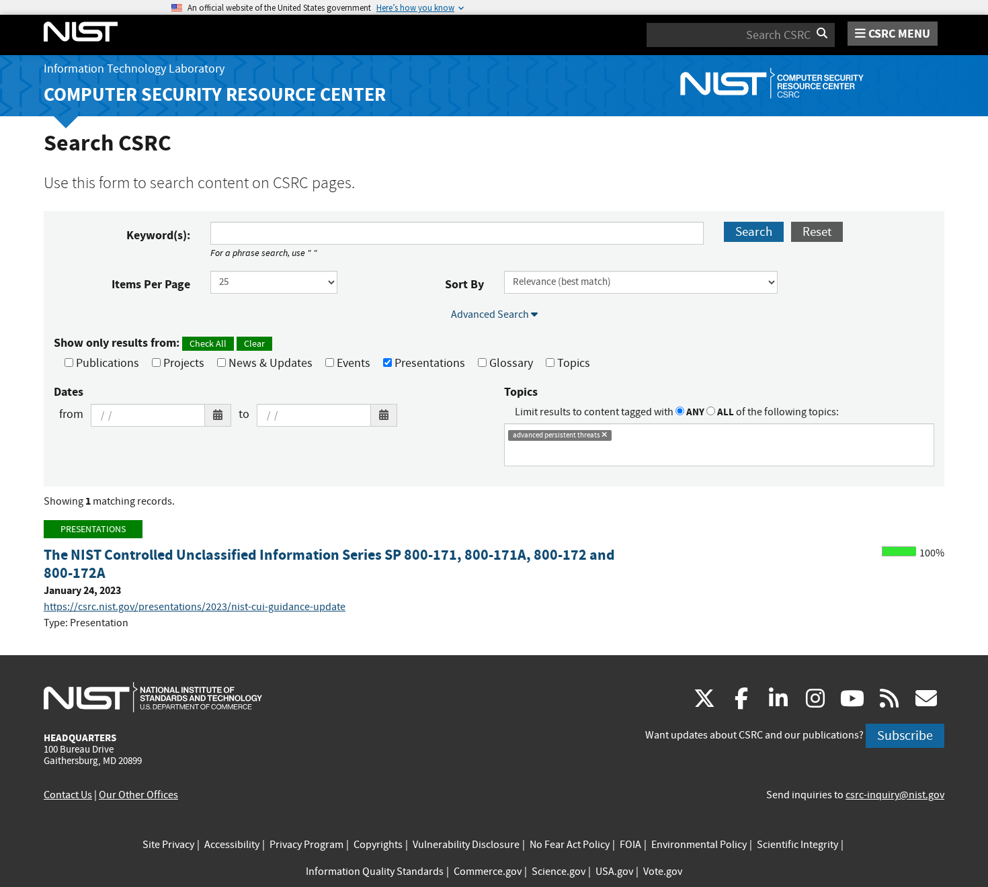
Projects (182, 363)
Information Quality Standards (375, 871)
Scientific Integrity (797, 844)
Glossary (510, 363)
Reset (816, 231)
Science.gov (558, 871)
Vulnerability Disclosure (466, 844)
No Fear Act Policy (570, 844)
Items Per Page (151, 284)
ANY (694, 412)
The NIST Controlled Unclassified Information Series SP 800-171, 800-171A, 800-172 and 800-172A (329, 563)
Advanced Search (491, 314)
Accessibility (231, 844)
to (244, 414)
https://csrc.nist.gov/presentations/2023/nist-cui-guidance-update (194, 607)
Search (753, 231)
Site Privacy (168, 844)
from (71, 414)
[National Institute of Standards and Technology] (153, 697)
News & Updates (269, 363)
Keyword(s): (158, 235)
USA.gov (614, 871)
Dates (68, 392)
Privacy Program (306, 844)
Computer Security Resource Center (215, 94)
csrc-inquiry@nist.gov (895, 795)
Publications (106, 363)
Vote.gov (662, 871)
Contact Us (68, 795)
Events (352, 363)
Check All (208, 343)
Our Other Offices (138, 795)
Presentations (428, 363)
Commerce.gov (488, 871)
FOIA (630, 844)
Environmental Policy (699, 844)
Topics (572, 363)
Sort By (464, 284)
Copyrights (378, 844)
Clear (254, 343)
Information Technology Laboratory (134, 69)
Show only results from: (159, 343)
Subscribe (905, 735)
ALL (724, 412)
